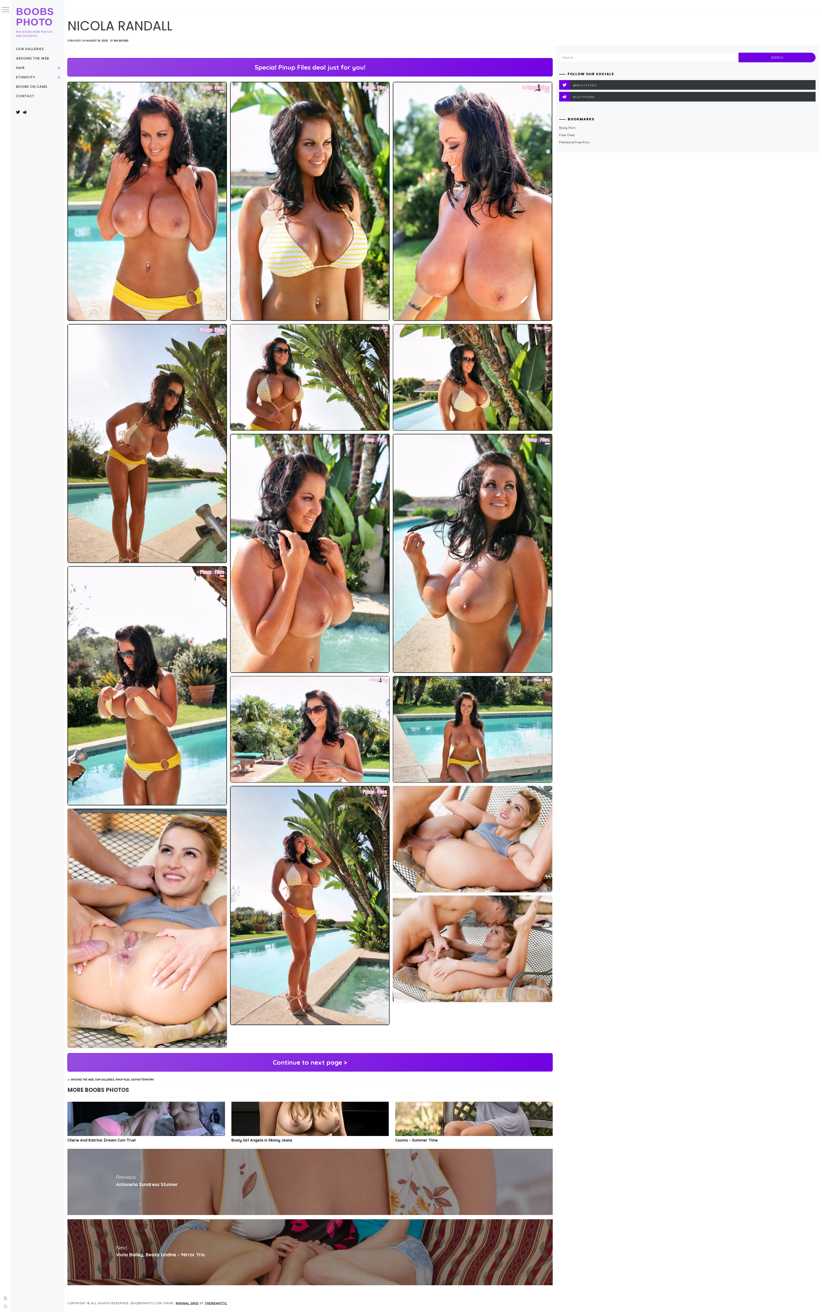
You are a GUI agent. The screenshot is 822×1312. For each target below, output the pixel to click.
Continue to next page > (310, 1062)
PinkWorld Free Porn (574, 142)
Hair (20, 67)
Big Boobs (121, 40)
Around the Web (32, 58)
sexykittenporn (142, 1079)
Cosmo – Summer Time (416, 1140)
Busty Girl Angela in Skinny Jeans (261, 1140)
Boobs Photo (35, 17)
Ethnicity (25, 77)
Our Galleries (30, 48)
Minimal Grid (187, 1303)
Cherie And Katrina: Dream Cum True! (101, 1140)
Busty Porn (567, 128)
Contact (25, 96)
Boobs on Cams (31, 86)
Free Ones (567, 135)
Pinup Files (123, 1079)
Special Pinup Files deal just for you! (310, 67)
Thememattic (216, 1303)
